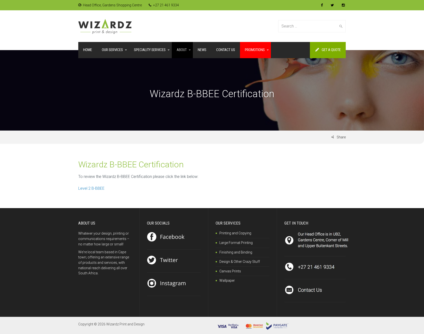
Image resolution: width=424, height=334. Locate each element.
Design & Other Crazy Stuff (239, 262)
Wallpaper (227, 280)
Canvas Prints (230, 271)
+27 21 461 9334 (165, 5)
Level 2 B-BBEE (91, 188)
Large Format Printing (236, 243)
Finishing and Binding (235, 252)
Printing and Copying (235, 233)
